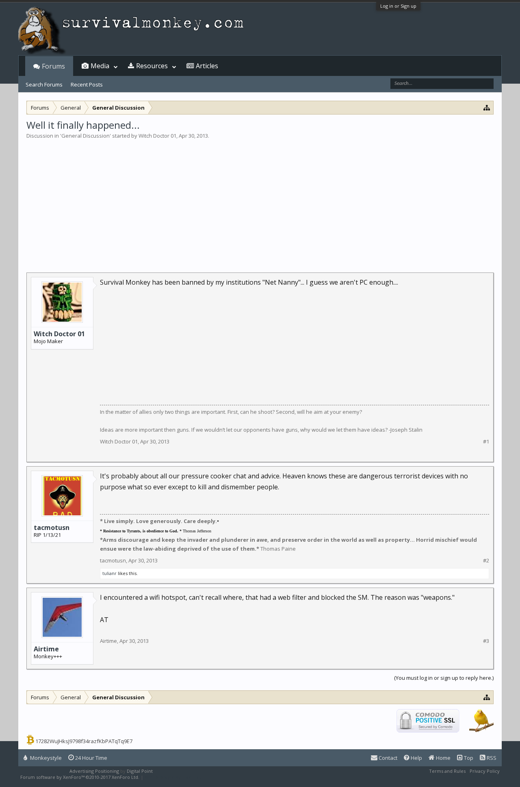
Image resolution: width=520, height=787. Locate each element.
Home (443, 757)
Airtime (46, 649)
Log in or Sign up (398, 6)
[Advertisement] (260, 200)
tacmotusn (51, 527)
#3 (486, 641)
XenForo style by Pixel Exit (173, 777)
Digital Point (140, 771)
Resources (152, 65)
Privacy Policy (485, 771)
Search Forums (44, 84)
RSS (490, 757)
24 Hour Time (90, 757)
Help (416, 757)
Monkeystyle (45, 757)
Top (468, 757)
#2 (486, 560)
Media (100, 65)
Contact (387, 757)
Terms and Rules (447, 771)
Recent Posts (87, 84)
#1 (486, 441)
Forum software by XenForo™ (79, 777)
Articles (207, 65)
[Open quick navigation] (486, 107)
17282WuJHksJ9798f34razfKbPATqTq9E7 (83, 741)
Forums (53, 66)
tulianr (109, 573)
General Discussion (85, 135)
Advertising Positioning (94, 771)
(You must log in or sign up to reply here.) (444, 677)
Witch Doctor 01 (157, 135)
